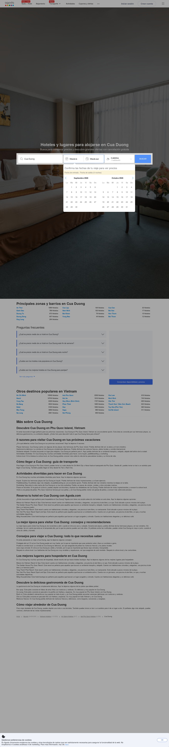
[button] (66, 178)
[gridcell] (71, 187)
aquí (67, 744)
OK (162, 740)
